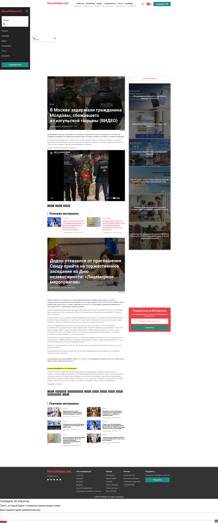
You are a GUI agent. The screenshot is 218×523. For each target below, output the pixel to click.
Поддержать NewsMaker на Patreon (88, 491)
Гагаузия (97, 6)
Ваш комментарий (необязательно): (20, 510)
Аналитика (90, 4)
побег (50, 205)
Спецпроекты (109, 4)
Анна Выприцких (55, 126)
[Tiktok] (57, 479)
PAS (51, 391)
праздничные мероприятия (54, 394)
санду (65, 394)
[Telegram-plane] (60, 479)
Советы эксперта (120, 6)
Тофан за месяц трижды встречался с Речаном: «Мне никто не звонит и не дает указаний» (113, 439)
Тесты (120, 4)
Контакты (79, 481)
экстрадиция (67, 205)
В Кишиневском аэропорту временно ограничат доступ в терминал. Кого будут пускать (74, 426)
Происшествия (106, 218)
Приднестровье (88, 6)
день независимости (61, 391)
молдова (119, 391)
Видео (99, 4)
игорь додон (96, 391)
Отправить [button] (3, 522)
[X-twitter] (51, 479)
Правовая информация (84, 488)
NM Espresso (77, 6)
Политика (65, 218)
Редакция (79, 478)
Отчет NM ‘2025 (131, 6)
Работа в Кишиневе (149, 78)
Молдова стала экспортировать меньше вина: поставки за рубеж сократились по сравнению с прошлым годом (112, 413)
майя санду (111, 391)
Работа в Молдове (107, 6)
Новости (80, 4)
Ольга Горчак (66, 416)
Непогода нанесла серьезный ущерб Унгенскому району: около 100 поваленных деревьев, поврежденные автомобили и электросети (113, 225)
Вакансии (79, 485)
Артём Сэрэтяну (68, 232)
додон (87, 391)
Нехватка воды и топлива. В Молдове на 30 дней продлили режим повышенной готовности (72, 412)
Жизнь (52, 104)
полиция (59, 205)
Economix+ (129, 4)
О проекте (79, 475)
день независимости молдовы (75, 391)
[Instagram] (54, 479)
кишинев (103, 391)
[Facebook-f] (48, 479)
